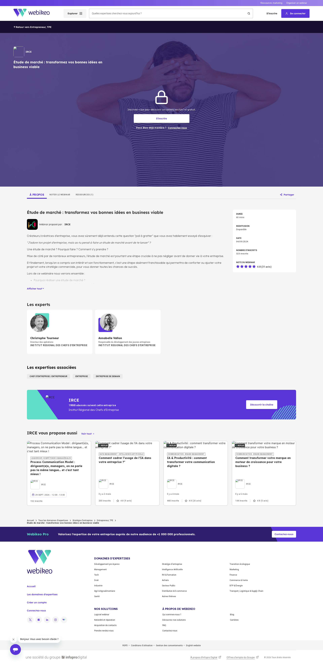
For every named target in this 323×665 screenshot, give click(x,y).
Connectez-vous (36, 610)
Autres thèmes (169, 596)
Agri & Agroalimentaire (104, 591)
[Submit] (249, 13)
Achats (165, 580)
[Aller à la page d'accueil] (34, 13)
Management (100, 569)
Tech (96, 575)
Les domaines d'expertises (42, 594)
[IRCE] (38, 480)
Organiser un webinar (296, 3)
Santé (97, 596)
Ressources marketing (271, 3)
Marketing (234, 569)
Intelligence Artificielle (172, 569)
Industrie (98, 585)
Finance (233, 575)
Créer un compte (37, 602)
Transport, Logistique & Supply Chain (246, 591)
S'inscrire (271, 13)
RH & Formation (169, 575)
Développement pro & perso (106, 564)
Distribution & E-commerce (174, 591)
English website (193, 645)
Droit (96, 580)
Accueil (30, 520)
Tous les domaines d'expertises (53, 520)
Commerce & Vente (239, 580)
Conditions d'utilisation (142, 645)
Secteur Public (168, 585)
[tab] (37, 195)
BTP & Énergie (236, 585)
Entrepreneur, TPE (105, 520)
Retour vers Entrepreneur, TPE (33, 27)
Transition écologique (240, 564)
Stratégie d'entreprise (83, 520)
